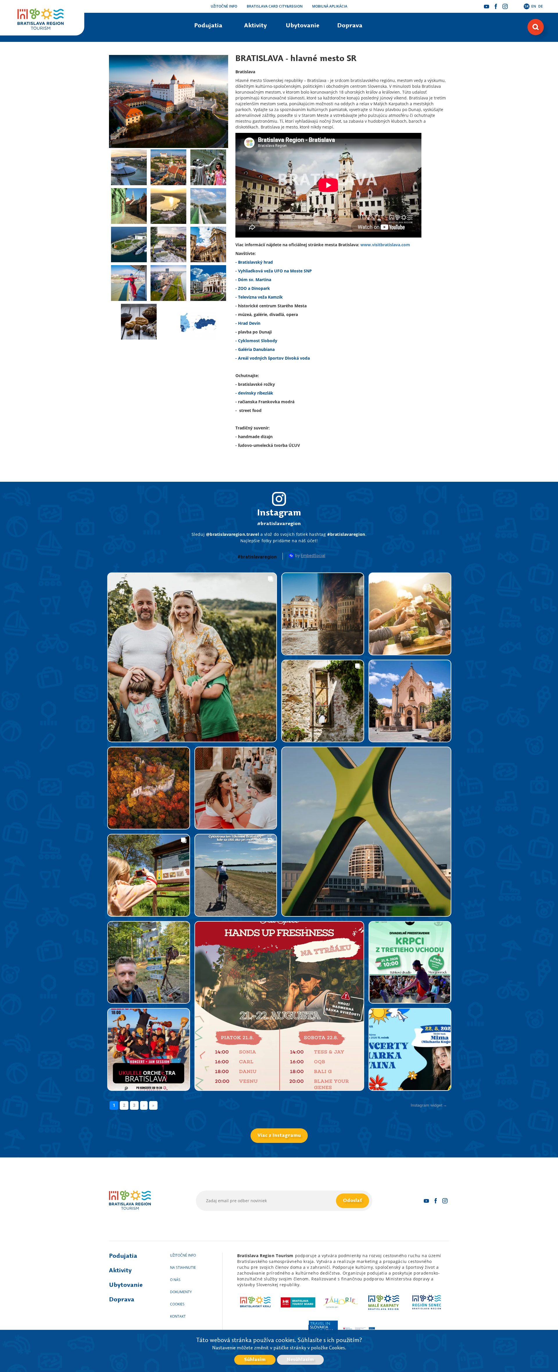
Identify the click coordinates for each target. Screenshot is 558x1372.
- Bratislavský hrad (254, 262)
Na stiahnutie (183, 1267)
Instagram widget (426, 1105)
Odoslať (352, 1200)
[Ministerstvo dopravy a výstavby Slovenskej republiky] (359, 1328)
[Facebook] (495, 6)
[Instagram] (505, 6)
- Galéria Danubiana (255, 349)
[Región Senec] (426, 1302)
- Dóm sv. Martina (253, 279)
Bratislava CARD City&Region (275, 6)
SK (527, 6)
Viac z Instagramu (279, 1135)
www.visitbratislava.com (385, 244)
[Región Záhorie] (341, 1302)
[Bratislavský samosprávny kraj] (255, 1302)
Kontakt (178, 1316)
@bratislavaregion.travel (232, 534)
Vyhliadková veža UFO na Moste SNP (275, 271)
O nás (175, 1279)
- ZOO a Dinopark (252, 288)
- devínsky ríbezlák (254, 393)
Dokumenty (181, 1291)
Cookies (177, 1304)
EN (533, 6)
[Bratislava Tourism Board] (298, 1302)
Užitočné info (224, 6)
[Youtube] (486, 6)
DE (540, 6)
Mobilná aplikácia (329, 6)
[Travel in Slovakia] (323, 1328)
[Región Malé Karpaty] (384, 1302)
